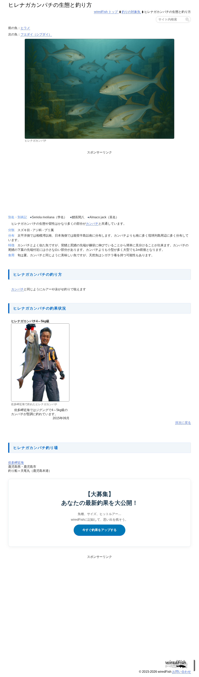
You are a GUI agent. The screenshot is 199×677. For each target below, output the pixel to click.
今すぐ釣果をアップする (99, 530)
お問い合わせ (181, 671)
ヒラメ (25, 28)
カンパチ (92, 223)
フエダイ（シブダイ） (36, 34)
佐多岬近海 (16, 462)
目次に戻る (183, 422)
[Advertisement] (99, 182)
